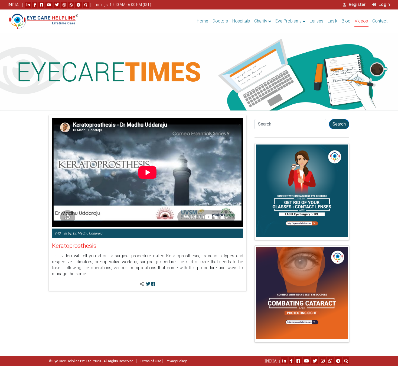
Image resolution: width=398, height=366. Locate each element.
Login (383, 4)
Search (339, 124)
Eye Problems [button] (288, 21)
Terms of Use (150, 361)
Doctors (220, 21)
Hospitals (241, 21)
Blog (346, 21)
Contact (379, 21)
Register (357, 4)
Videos (361, 21)
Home (202, 21)
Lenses (316, 21)
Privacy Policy (176, 361)
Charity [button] (260, 21)
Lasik (332, 21)
